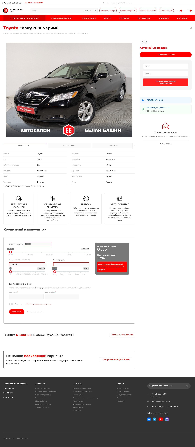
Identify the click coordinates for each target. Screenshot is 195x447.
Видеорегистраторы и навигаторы (86, 398)
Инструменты (78, 407)
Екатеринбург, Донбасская (157, 107)
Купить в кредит (123, 391)
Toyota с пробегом (42, 407)
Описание (114, 145)
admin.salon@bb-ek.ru (160, 401)
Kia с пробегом (41, 401)
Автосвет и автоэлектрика (83, 391)
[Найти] (95, 10)
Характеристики (24, 145)
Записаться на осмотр (122, 335)
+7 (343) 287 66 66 (12, 3)
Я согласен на (33, 304)
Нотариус (120, 401)
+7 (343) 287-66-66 (154, 100)
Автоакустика (78, 401)
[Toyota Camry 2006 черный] (69, 90)
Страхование (122, 398)
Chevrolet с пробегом (43, 404)
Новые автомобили (42, 388)
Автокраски (77, 410)
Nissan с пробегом (42, 398)
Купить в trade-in (123, 388)
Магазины (78, 384)
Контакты (8, 397)
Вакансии (8, 393)
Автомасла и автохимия (82, 388)
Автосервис (9, 388)
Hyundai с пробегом (43, 395)
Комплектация (69, 145)
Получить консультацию (116, 359)
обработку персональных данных (38, 304)
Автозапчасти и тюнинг (82, 404)
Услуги (120, 384)
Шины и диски (78, 395)
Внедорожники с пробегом (45, 391)
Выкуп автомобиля (124, 395)
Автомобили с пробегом (15, 384)
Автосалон (40, 384)
